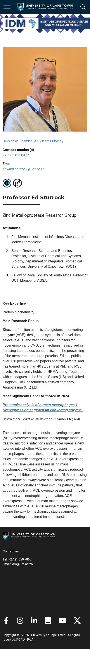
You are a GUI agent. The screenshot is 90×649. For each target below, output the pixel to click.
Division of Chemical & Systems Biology (33, 141)
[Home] (29, 535)
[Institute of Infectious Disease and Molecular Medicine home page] (46, 23)
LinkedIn (34, 620)
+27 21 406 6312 (16, 155)
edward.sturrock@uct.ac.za (23, 169)
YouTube (62, 620)
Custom (17, 183)
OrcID (7, 183)
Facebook (6, 620)
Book (48, 620)
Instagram (20, 620)
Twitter (77, 620)
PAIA (30, 639)
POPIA (20, 639)
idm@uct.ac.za (22, 564)
